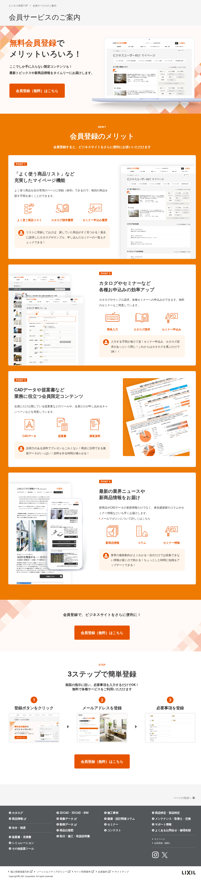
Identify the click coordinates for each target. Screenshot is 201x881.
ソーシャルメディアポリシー (52, 871)
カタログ (17, 812)
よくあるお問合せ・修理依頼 (173, 830)
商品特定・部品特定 (167, 812)
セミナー (112, 824)
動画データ (66, 824)
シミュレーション (23, 842)
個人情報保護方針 (19, 871)
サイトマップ (122, 871)
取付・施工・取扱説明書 (75, 836)
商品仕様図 (66, 830)
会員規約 (102, 871)
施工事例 (112, 812)
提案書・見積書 (21, 837)
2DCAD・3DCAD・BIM (74, 812)
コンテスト (114, 830)
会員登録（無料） (162, 843)
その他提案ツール (23, 848)
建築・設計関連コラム (121, 818)
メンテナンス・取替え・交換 (173, 818)
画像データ (66, 818)
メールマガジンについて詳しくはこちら (125, 518)
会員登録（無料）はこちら (37, 91)
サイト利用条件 (82, 871)
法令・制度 (19, 827)
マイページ (159, 839)
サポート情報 (163, 824)
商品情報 (17, 818)
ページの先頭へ (183, 797)
